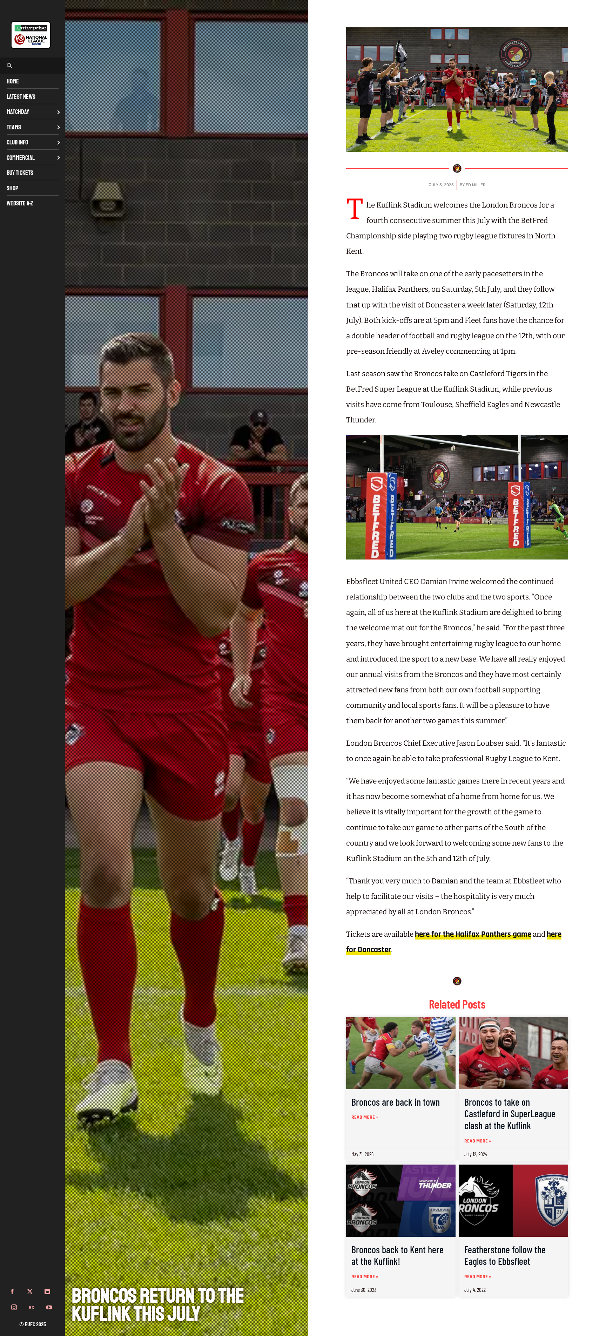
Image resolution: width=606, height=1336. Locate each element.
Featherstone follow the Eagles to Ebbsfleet (505, 1255)
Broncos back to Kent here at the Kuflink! (397, 1255)
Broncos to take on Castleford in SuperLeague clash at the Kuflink (510, 1113)
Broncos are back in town (395, 1102)
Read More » (364, 1117)
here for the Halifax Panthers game (473, 934)
